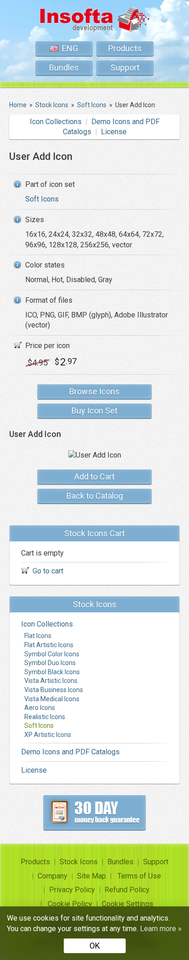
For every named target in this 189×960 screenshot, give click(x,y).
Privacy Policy (72, 889)
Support (125, 67)
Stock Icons (79, 861)
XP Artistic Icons (47, 734)
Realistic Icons (44, 716)
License (114, 131)
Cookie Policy (70, 904)
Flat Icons (37, 635)
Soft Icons (42, 199)
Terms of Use (139, 876)
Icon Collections (56, 121)
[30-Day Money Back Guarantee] (94, 812)
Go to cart (48, 571)
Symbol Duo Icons (50, 662)
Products (125, 48)
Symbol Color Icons (51, 654)
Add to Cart (94, 476)
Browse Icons (94, 391)
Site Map (91, 876)
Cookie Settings (127, 904)
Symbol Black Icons (52, 672)
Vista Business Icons (53, 689)
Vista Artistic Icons (51, 680)
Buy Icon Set (94, 410)
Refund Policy (127, 889)
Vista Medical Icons (51, 699)
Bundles (64, 67)
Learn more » (161, 928)
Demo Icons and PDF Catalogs (70, 751)
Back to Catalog (95, 496)
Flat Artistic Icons (48, 645)
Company (52, 876)
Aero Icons (39, 707)
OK (94, 945)
